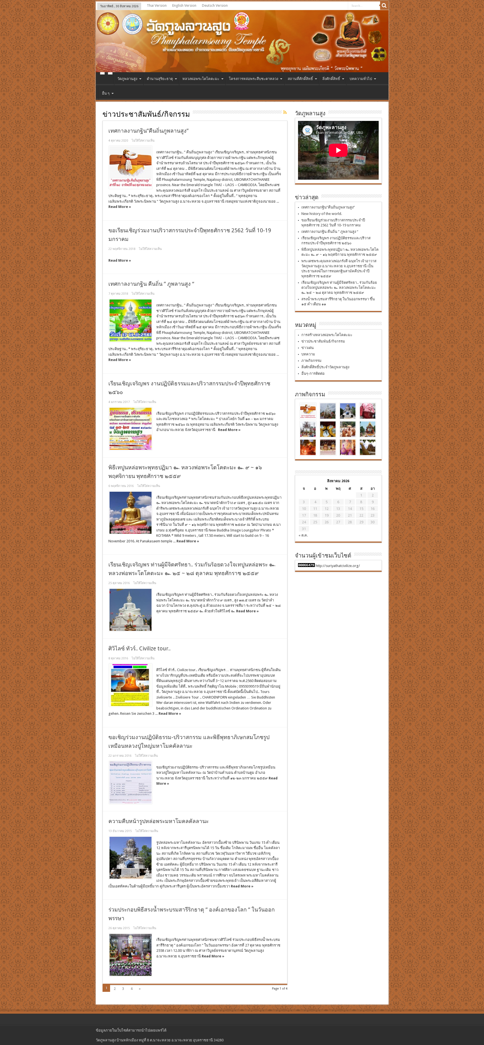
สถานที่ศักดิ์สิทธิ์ (300, 79)
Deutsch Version (215, 5)
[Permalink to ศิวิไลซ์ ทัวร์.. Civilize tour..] (131, 685)
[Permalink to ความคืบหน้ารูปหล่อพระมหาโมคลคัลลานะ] (131, 858)
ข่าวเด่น (307, 348)
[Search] (384, 5)
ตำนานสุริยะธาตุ (160, 79)
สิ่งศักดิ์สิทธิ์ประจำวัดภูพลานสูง (325, 367)
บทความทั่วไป (361, 79)
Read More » (119, 207)
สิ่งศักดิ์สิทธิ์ (331, 79)
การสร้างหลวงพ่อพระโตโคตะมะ (326, 335)
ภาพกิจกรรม (311, 361)
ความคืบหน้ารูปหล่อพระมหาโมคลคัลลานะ (158, 821)
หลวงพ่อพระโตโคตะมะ (200, 79)
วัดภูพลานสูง (127, 79)
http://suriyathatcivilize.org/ (338, 566)
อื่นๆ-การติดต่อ (313, 373)
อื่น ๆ (106, 93)
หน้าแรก (106, 79)
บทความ (308, 354)
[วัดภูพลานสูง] (242, 41)
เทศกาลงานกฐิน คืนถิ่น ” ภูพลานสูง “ (151, 284)
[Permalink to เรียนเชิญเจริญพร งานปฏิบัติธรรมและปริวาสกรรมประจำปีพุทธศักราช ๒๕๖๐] (131, 429)
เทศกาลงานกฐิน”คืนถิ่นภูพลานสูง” (148, 131)
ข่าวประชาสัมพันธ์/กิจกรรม (323, 341)
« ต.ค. (303, 535)
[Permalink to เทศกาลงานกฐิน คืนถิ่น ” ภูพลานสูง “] (131, 320)
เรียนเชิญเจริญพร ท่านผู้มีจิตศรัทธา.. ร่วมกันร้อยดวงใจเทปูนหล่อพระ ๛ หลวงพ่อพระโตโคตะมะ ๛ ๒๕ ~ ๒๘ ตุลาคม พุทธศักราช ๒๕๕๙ (339, 287)
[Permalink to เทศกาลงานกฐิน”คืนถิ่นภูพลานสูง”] (131, 167)
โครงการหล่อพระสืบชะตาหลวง (253, 79)
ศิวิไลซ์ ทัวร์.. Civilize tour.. (139, 648)
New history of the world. (321, 214)
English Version (184, 5)
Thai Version (157, 5)
